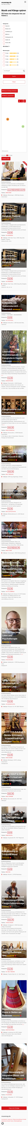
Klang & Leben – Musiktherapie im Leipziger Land (10, 683)
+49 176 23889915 (10, 591)
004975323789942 (10, 1029)
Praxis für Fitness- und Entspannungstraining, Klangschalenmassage (13, 900)
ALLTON (6, 178)
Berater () (7, 28)
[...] (2, 375)
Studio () (7, 39)
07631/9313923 (9, 659)
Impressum (10, 1119)
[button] (2, 1123)
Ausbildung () (8, 31)
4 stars (7, 56)
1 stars (7, 65)
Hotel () (7, 26)
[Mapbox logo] (5, 151)
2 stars (7, 62)
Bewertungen (6, 50)
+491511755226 (9, 922)
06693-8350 (8, 192)
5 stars (7, 53)
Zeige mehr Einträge (14, 1108)
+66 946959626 (9, 235)
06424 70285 (9, 550)
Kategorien (5, 23)
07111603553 (9, 1094)
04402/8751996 (9, 380)
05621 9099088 (9, 796)
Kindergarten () (9, 37)
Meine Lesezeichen (9, 95)
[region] (14, 125)
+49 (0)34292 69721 (10, 704)
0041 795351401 (9, 474)
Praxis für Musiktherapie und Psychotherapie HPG (14, 952)
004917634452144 (10, 430)
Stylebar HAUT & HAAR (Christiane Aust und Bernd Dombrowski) (13, 777)
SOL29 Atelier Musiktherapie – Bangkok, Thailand (11, 212)
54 (7, 119)
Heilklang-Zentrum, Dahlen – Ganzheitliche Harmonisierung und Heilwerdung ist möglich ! (13, 569)
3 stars (7, 59)
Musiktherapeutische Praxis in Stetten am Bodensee (12, 1012)
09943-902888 (9, 757)
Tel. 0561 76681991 (10, 971)
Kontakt (24, 1119)
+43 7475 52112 (9, 320)
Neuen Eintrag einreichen (10, 90)
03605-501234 (9, 835)
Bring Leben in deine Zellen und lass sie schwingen (12, 532)
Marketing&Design (18, 1121)
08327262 (8, 872)
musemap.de (4, 1119)
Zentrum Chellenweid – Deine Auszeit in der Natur (13, 456)
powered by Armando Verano (7, 1121)
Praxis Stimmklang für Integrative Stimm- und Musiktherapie (13, 1075)
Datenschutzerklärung (17, 1119)
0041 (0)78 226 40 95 (11, 511)
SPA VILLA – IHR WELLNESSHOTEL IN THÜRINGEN (12, 817)
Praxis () (7, 42)
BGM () (7, 34)
